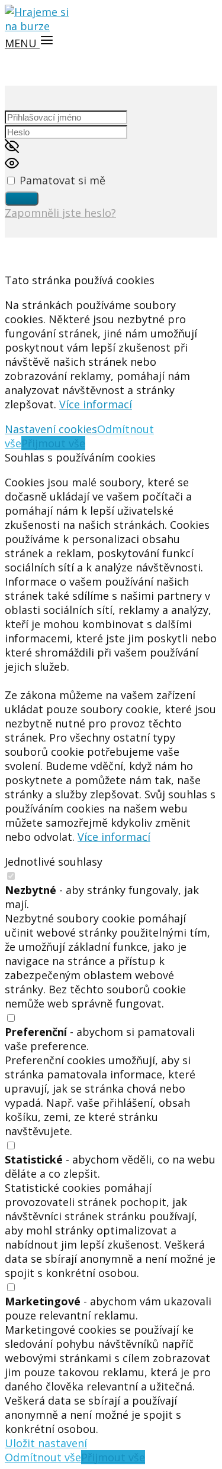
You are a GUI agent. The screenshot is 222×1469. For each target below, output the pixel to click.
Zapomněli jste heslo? (60, 213)
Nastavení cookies (51, 429)
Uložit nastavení (46, 1443)
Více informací (95, 404)
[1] (21, 198)
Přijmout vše (53, 443)
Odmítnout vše (43, 1457)
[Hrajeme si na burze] (40, 26)
